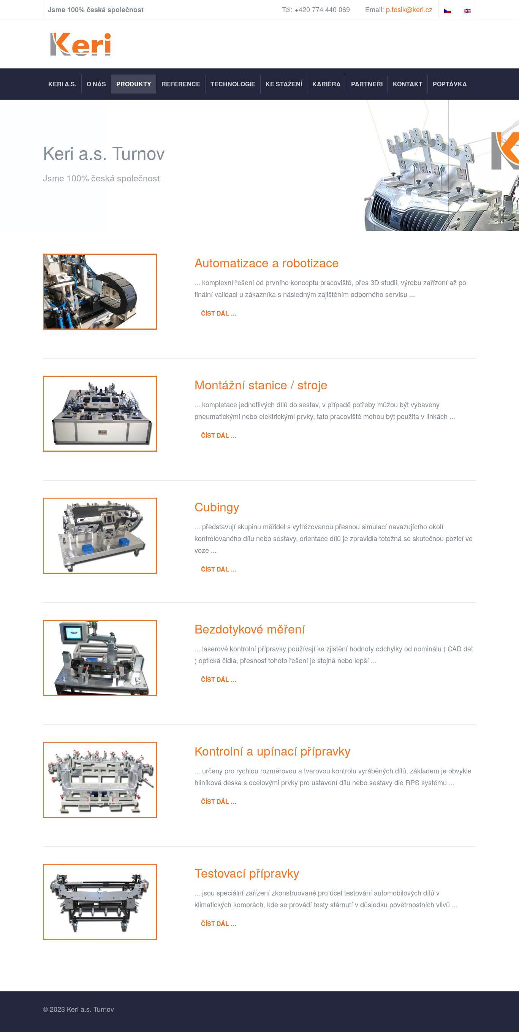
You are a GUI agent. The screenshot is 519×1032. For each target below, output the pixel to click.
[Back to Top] (498, 969)
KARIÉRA (326, 83)
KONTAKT (407, 83)
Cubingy (217, 506)
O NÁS (96, 83)
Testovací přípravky (247, 872)
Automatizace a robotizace (267, 262)
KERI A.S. (62, 83)
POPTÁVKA (450, 83)
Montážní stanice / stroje (261, 384)
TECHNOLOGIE (232, 83)
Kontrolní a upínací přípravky (273, 750)
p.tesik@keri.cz (409, 9)
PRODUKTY (133, 83)
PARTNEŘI (367, 83)
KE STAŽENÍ (284, 83)
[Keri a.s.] (81, 44)
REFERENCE (180, 83)
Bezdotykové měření (250, 628)
